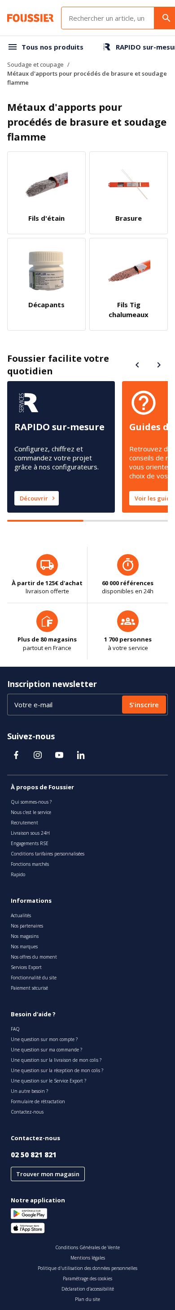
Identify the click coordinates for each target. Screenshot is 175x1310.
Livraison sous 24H (30, 833)
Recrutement (24, 822)
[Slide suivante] (159, 365)
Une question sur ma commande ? (46, 1049)
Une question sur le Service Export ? (48, 1081)
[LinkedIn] (81, 755)
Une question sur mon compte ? (44, 1039)
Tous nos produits (52, 46)
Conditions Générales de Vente (87, 1247)
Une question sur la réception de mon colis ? (57, 1070)
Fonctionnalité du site (34, 977)
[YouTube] (59, 755)
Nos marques (24, 946)
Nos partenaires (27, 926)
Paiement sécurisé (29, 988)
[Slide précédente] (137, 365)
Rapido (18, 874)
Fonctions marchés (30, 864)
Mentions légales (87, 1258)
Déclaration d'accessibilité (87, 1289)
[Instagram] (38, 755)
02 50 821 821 (34, 1154)
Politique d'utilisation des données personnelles (87, 1268)
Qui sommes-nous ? (31, 802)
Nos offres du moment (34, 957)
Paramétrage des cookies (87, 1278)
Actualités (21, 915)
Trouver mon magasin (47, 1174)
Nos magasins (25, 936)
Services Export (26, 967)
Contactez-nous (27, 1112)
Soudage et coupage (35, 64)
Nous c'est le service (31, 812)
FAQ (15, 1029)
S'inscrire (144, 704)
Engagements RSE (29, 843)
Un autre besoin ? (29, 1091)
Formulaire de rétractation (38, 1101)
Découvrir (34, 498)
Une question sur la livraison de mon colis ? (56, 1060)
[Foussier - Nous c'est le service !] (30, 18)
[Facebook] (16, 755)
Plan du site (87, 1299)
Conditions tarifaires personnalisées (47, 854)
